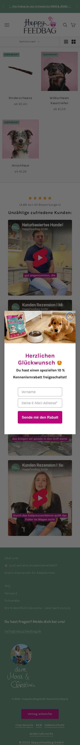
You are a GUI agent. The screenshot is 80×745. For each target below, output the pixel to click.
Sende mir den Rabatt (40, 417)
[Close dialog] (70, 316)
